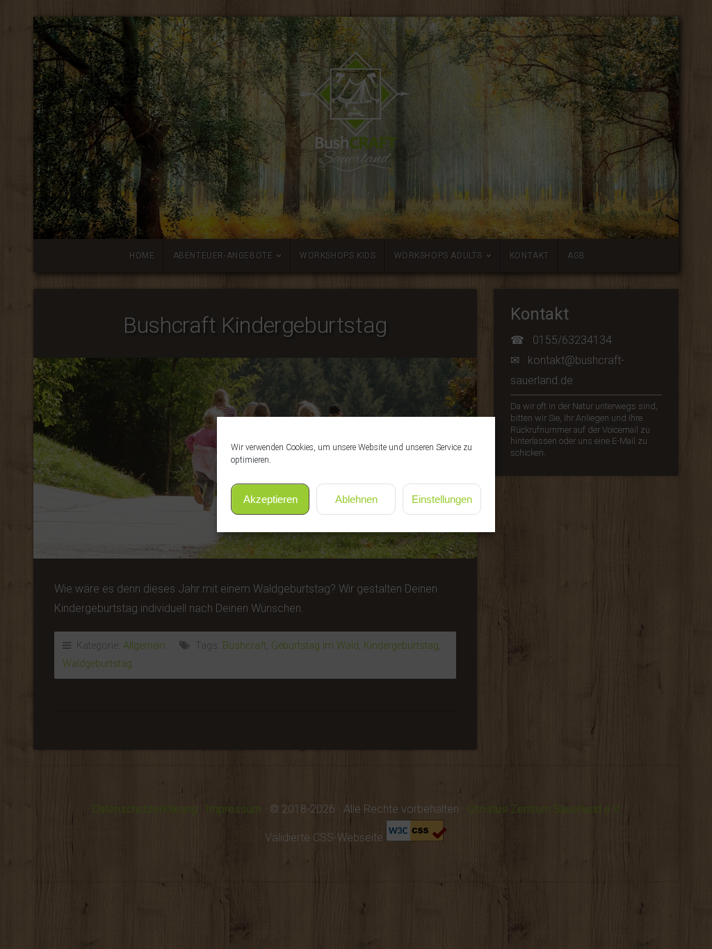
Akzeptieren (270, 499)
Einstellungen (442, 499)
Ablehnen (356, 499)
